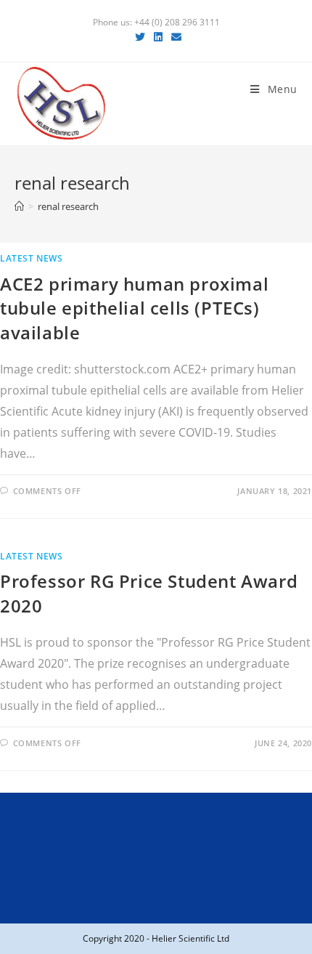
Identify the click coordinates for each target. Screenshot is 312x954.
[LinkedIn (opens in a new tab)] (158, 37)
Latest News (31, 258)
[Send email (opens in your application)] (174, 37)
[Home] (19, 206)
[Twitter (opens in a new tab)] (140, 37)
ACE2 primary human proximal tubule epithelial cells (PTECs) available (134, 308)
